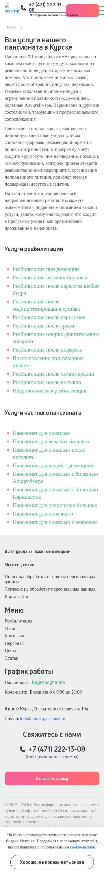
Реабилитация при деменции (46, 269)
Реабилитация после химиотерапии (53, 374)
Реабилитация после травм (43, 326)
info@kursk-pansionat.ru (42, 718)
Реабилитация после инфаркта (47, 350)
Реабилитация (18, 620)
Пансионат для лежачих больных (51, 441)
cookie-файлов (82, 847)
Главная (11, 27)
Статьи (11, 658)
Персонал (14, 643)
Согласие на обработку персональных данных (50, 589)
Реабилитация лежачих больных (50, 277)
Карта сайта (16, 596)
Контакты (14, 635)
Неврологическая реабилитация (49, 391)
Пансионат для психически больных (55, 505)
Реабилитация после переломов (49, 317)
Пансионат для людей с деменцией (53, 465)
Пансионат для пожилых (41, 433)
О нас (10, 628)
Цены (10, 650)
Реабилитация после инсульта (47, 382)
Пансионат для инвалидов (43, 514)
